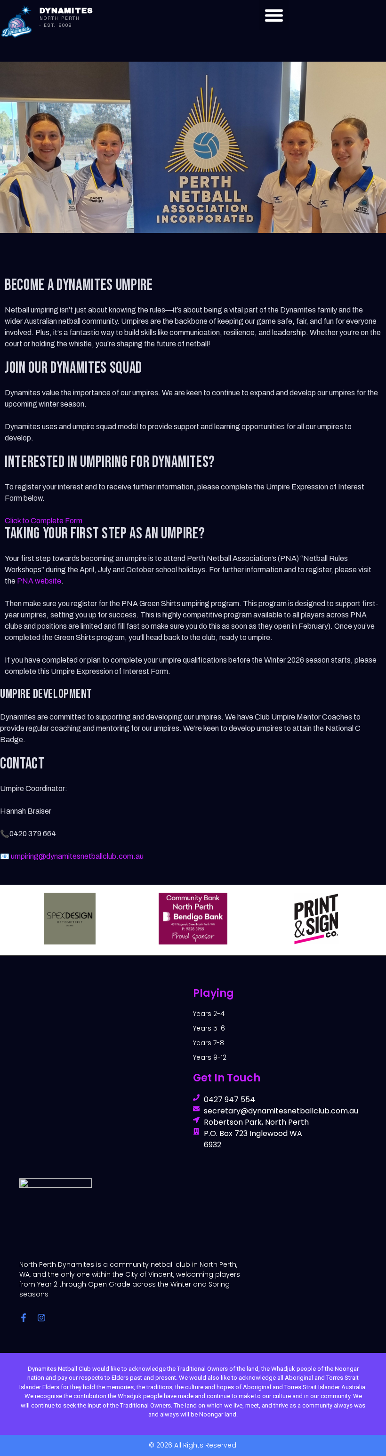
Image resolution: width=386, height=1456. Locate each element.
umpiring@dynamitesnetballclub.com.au (77, 856)
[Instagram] (41, 1317)
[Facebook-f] (23, 1317)
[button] (274, 15)
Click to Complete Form (43, 521)
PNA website (39, 581)
